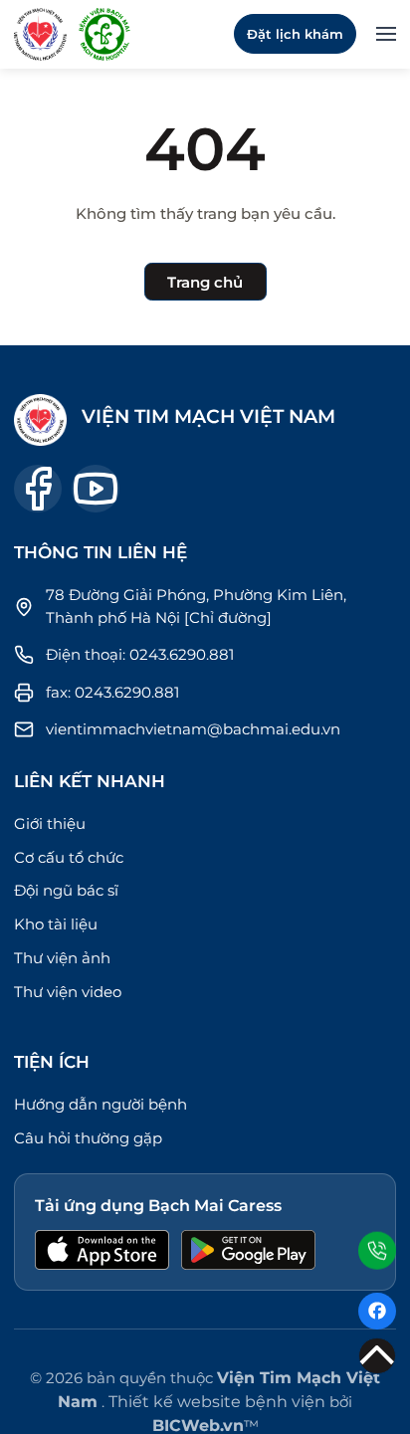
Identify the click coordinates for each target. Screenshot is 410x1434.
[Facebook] (377, 1312)
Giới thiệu (50, 823)
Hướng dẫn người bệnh (100, 1104)
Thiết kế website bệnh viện (216, 1401)
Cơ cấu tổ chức (68, 857)
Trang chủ (205, 282)
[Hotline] (377, 1249)
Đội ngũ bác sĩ (66, 890)
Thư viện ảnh (62, 957)
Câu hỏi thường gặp (88, 1137)
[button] (386, 34)
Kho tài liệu (56, 924)
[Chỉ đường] (228, 617)
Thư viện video (67, 991)
